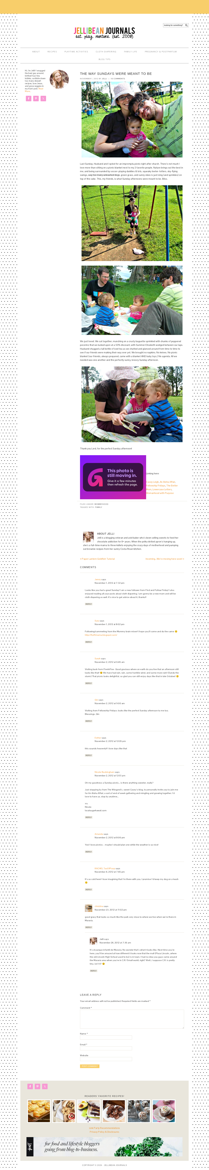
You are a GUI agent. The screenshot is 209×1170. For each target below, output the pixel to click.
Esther (98, 737)
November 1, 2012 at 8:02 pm (110, 624)
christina (99, 906)
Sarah (98, 658)
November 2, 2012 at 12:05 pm (110, 741)
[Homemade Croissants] (39, 1111)
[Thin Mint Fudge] (114, 1111)
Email (83, 1044)
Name (84, 1033)
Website (84, 1055)
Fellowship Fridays (155, 485)
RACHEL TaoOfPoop (105, 868)
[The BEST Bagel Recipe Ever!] (64, 1111)
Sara (97, 620)
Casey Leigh (152, 481)
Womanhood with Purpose (160, 493)
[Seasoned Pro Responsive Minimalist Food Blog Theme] (104, 1155)
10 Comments (118, 78)
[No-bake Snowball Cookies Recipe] (139, 1111)
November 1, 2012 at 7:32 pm (110, 583)
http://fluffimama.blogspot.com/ (101, 635)
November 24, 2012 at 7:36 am (115, 942)
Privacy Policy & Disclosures (104, 1131)
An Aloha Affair (167, 481)
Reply (89, 604)
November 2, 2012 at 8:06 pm (110, 837)
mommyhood (101, 504)
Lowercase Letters (162, 489)
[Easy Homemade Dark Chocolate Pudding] (164, 1111)
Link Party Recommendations (104, 1128)
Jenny (98, 579)
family (98, 507)
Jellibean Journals (47, 29)
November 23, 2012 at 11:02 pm (111, 909)
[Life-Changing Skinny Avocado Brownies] (89, 1111)
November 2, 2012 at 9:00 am (110, 703)
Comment (86, 1007)
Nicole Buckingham (104, 772)
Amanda (99, 834)
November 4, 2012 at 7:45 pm (110, 871)
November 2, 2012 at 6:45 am (110, 662)
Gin (96, 699)
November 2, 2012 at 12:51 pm (110, 775)
